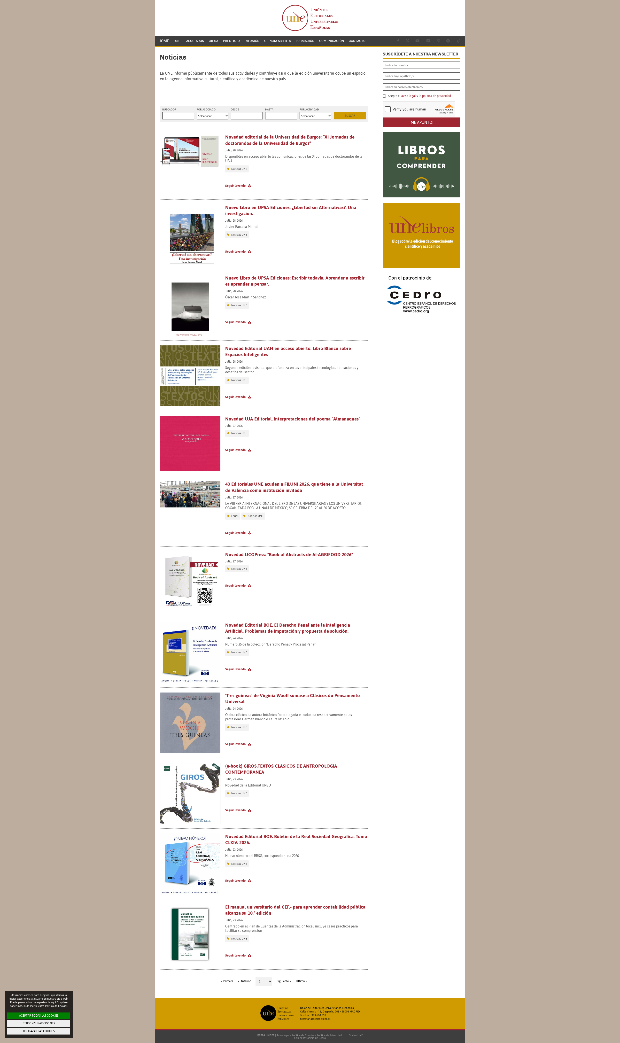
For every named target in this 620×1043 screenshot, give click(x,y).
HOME (164, 41)
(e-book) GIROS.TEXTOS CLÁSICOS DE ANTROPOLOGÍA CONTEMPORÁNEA (281, 769)
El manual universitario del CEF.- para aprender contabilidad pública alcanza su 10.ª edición (295, 910)
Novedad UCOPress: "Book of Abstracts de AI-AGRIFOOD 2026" (289, 554)
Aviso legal (283, 1035)
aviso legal (408, 96)
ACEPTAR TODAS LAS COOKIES (38, 1015)
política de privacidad (436, 96)
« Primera (227, 981)
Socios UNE (355, 1035)
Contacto (357, 41)
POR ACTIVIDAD (309, 109)
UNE (178, 41)
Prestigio (231, 41)
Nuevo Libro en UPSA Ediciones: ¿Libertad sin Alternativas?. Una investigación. (290, 210)
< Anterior (244, 981)
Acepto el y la (419, 96)
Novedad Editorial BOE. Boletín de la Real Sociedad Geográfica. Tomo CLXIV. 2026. (296, 839)
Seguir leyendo (235, 185)
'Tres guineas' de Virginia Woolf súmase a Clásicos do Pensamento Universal (292, 698)
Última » (301, 981)
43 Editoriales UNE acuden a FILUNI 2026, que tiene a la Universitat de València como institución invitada (294, 487)
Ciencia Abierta (277, 41)
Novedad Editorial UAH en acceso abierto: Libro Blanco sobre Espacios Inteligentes (288, 351)
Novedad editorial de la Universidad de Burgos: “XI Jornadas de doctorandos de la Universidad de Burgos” (290, 140)
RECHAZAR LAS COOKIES (39, 1031)
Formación (305, 41)
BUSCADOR (169, 109)
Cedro (322, 1037)
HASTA (269, 109)
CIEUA (213, 41)
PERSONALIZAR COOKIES (39, 1023)
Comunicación (331, 41)
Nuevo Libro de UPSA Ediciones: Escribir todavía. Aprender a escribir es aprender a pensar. (294, 281)
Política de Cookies (303, 1035)
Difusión (252, 41)
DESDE (235, 109)
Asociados (195, 41)
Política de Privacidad (329, 1035)
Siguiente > (284, 981)
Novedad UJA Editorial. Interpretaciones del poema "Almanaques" (292, 418)
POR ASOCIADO (206, 109)
